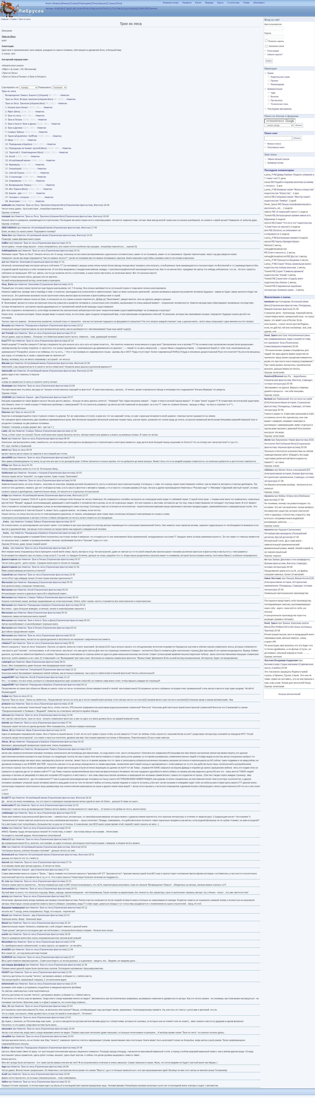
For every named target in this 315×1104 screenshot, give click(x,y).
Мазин (282, 470)
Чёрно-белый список (278, 159)
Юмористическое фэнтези (278, 309)
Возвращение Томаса (20, 185)
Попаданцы (305, 305)
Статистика (233, 2)
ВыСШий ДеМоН (11, 749)
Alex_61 (6, 1006)
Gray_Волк (7, 284)
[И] (80, 8)
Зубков (276, 559)
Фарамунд (14, 164)
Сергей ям (7, 574)
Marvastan (7, 582)
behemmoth (8, 984)
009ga (5, 465)
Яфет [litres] (14, 111)
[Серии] (74, 3)
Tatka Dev (7, 235)
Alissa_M (6, 730)
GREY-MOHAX (9, 227)
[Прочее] (152, 8)
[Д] (68, 8)
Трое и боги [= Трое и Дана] (22, 124)
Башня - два (15, 193)
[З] (78, 8)
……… (280, 331)
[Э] (139, 8)
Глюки (246, 2)
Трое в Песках (15, 119)
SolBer (5, 243)
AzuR (4, 1074)
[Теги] (119, 3)
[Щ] (135, 8)
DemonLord (8, 854)
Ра (290, 376)
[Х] (122, 8)
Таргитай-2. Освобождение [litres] (26, 152)
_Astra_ (6, 521)
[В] (62, 8)
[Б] (59, 8)
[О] (100, 8)
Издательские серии (280, 77)
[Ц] (125, 8)
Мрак (10, 140)
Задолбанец (299, 376)
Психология (292, 343)
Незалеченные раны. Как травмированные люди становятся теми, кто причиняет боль (287, 339)
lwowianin (269, 301)
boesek (5, 862)
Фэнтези (98, 205)
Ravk (4, 438)
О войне (276, 668)
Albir (4, 847)
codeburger (8, 813)
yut (3, 262)
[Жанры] (65, 3)
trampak (6, 216)
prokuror (6, 704)
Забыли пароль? (275, 54)
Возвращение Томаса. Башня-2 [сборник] (26, 95)
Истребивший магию (19, 160)
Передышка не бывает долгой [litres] (27, 148)
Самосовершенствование (277, 346)
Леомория (7, 386)
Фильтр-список (274, 144)
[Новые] (56, 3)
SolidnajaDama (9, 250)
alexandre (7, 1028)
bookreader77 (9, 805)
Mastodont (7, 942)
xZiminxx (269, 470)
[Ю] (142, 8)
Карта (220, 2)
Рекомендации (277, 84)
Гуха (285, 335)
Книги (270, 73)
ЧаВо (273, 93)
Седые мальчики (289, 664)
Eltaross (6, 412)
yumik (5, 934)
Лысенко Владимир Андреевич (281, 660)
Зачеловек (14, 201)
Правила (186, 2)
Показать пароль (276, 41)
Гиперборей (15, 168)
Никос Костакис (272, 578)
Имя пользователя (273, 24)
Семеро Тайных (16, 132)
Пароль (267, 33)
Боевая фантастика (302, 473)
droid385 (6, 949)
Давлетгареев (9, 559)
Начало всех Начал (18, 107)
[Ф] (119, 8)
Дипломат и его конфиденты (295, 559)
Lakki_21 (6, 431)
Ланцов (290, 578)
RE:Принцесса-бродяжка (287, 260)
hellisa (5, 828)
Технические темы (279, 104)
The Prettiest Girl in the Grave (285, 627)
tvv (266, 559)
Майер (282, 496)
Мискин (6, 363)
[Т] (113, 8)
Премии (274, 81)
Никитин (65, 95)
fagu (4, 1066)
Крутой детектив (283, 537)
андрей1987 (8, 669)
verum (5, 1017)
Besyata (6, 325)
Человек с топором (19, 197)
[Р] (106, 8)
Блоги (198, 2)
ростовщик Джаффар (13, 965)
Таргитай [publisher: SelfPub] (22, 136)
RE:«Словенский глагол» (285, 212)
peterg (5, 896)
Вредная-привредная (13, 907)
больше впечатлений (289, 694)
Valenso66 (7, 371)
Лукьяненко (281, 440)
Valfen (5, 1082)
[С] (109, 8)
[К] (87, 8)
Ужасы (308, 627)
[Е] (71, 8)
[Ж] (74, 8)
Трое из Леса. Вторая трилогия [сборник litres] (29, 99)
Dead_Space (271, 335)
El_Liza (5, 881)
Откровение (15, 181)
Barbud (268, 399)
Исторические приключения (278, 477)
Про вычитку (277, 100)
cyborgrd (6, 662)
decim (267, 440)
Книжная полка (170, 2)
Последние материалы (280, 109)
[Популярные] (99, 3)
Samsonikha (8, 888)
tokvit (4, 450)
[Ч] (128, 8)
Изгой (12, 156)
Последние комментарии (279, 170)
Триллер (268, 630)
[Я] (146, 8)
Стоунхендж (15, 177)
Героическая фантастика (80, 205)
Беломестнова (271, 664)
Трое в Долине (15, 128)
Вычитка (275, 96)
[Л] (90, 8)
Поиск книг (271, 133)
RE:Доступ (292, 256)
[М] (93, 8)
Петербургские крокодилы (277, 533)
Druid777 (6, 798)
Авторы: (50, 8)
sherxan (6, 715)
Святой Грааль (16, 173)
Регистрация (273, 51)
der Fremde (8, 333)
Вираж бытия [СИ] (304, 578)
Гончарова (284, 301)
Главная (4, 19)
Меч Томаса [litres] (18, 189)
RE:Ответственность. (275, 252)
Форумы (209, 2)
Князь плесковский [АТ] (298, 470)
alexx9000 (7, 457)
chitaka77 (7, 643)
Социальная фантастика (45, 262)
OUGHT (5, 972)
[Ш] (132, 8)
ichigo (5, 495)
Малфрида (7, 480)
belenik (5, 722)
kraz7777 (6, 341)
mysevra (269, 496)
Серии (13, 19)
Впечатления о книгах (277, 297)
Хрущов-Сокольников (290, 529)
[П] (103, 8)
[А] (56, 8)
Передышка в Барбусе (20, 144)
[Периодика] (85, 3)
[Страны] (111, 3)
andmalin (6, 205)
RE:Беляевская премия (286, 238)
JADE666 (6, 397)
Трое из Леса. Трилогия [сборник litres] (25, 103)
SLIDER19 (7, 957)
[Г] (65, 8)
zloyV (4, 869)
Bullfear (6, 1047)
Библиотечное (275, 89)
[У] (116, 8)
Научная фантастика (289, 447)
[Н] (97, 8)
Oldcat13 (6, 839)
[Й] (84, 8)
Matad (5, 915)
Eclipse (290, 496)
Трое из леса (24, 19)
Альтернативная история (283, 402)
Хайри (5, 696)
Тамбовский (283, 399)
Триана (286, 623)
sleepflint (6, 1036)
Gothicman (7, 473)
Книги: (49, 3)
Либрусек (31, 10)
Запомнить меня (276, 46)
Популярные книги (275, 147)
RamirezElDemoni (273, 376)
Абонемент (259, 2)
